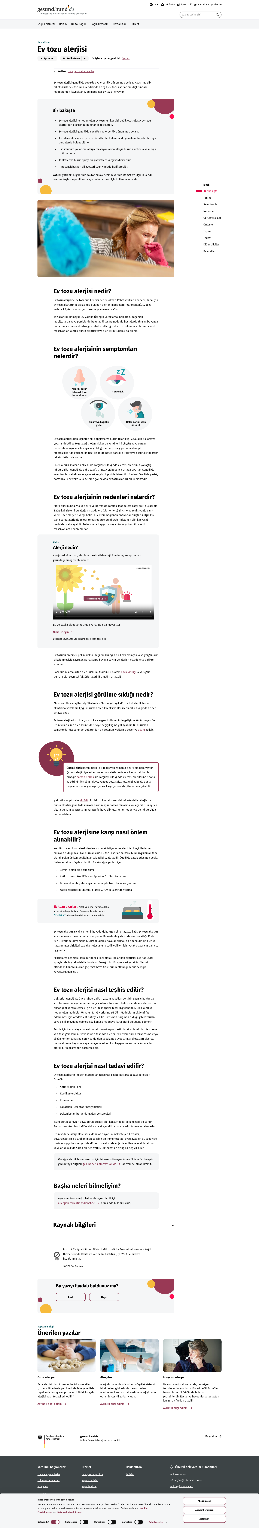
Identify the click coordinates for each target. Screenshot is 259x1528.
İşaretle (48, 58)
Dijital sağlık (78, 24)
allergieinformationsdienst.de (76, 1203)
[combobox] (197, 15)
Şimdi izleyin (61, 632)
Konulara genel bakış (48, 1474)
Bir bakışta (210, 191)
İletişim (130, 1474)
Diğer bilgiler (211, 244)
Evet (70, 1297)
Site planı (42, 1486)
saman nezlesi (85, 777)
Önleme (208, 224)
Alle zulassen (204, 1501)
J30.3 (70, 71)
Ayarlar (126, 58)
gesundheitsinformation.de (99, 1164)
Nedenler (209, 211)
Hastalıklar (119, 24)
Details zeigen (156, 1522)
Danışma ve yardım (92, 1474)
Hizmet (135, 24)
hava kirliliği (128, 672)
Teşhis (207, 231)
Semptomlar (211, 204)
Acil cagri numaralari (181, 1486)
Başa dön (211, 1436)
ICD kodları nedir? (84, 71)
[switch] (84, 1522)
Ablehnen (204, 1518)
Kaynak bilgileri (74, 1224)
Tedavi (207, 238)
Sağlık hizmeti (46, 24)
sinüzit (84, 800)
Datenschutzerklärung (69, 1512)
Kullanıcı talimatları (48, 1480)
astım (141, 729)
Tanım (207, 197)
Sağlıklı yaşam (99, 24)
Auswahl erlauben (204, 1510)
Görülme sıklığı (212, 217)
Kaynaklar (209, 251)
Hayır (104, 1297)
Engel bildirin (89, 1486)
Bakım (63, 24)
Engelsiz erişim (90, 1480)
